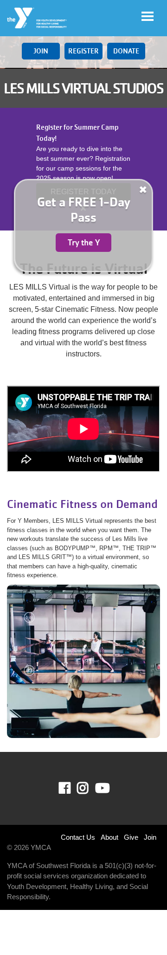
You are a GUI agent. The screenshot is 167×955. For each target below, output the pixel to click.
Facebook (71, 788)
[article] (83, 169)
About (109, 837)
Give (131, 837)
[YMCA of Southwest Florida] (37, 18)
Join (40, 51)
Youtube (101, 788)
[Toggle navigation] (147, 16)
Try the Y (84, 242)
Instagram (89, 788)
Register (83, 51)
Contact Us (78, 837)
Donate (126, 51)
